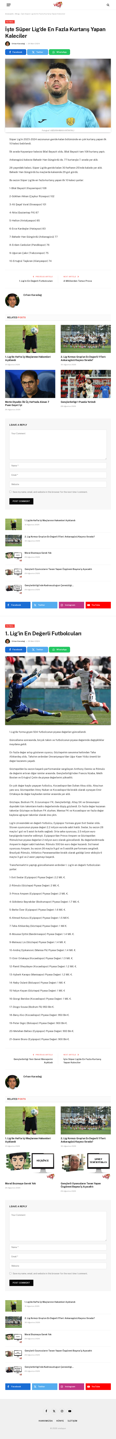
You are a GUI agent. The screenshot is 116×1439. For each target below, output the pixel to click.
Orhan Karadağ (18, 44)
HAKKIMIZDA (46, 1421)
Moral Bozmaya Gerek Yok (38, 553)
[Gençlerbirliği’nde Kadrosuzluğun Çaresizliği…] (13, 589)
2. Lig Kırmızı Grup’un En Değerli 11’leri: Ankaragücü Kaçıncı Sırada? (83, 358)
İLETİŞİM (72, 1421)
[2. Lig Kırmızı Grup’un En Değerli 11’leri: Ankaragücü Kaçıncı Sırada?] (86, 339)
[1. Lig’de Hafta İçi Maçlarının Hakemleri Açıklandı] (30, 339)
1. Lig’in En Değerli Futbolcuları (36, 281)
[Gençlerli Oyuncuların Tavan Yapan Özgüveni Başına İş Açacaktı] (13, 573)
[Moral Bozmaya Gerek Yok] (13, 557)
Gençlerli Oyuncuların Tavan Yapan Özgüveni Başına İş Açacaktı (58, 569)
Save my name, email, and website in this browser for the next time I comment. (50, 492)
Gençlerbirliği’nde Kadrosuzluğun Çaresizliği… (49, 585)
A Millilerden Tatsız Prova (77, 281)
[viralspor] (58, 5)
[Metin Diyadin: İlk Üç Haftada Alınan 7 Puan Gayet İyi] (30, 384)
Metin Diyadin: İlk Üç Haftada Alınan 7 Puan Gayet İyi (27, 404)
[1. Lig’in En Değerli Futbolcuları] (58, 690)
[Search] (107, 5)
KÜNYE (60, 1421)
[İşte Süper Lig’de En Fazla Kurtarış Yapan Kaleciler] (58, 93)
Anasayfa (9, 14)
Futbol (9, 22)
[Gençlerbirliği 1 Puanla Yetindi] (86, 384)
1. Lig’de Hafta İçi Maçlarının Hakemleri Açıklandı (28, 358)
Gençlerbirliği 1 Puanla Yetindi (78, 402)
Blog (17, 14)
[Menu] (9, 5)
